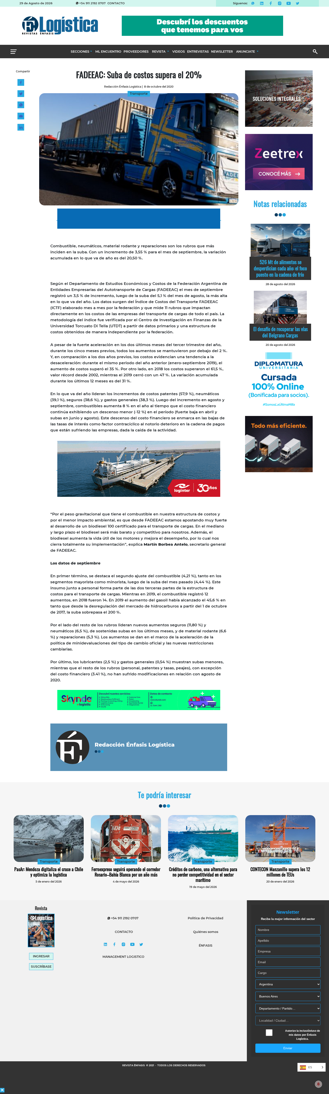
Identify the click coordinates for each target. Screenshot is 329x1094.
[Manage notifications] (318, 1084)
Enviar (287, 1048)
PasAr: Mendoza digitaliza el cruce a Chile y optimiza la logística (48, 872)
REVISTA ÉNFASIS (133, 1065)
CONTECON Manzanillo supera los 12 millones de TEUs (280, 872)
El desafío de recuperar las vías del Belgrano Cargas (280, 332)
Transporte (49, 861)
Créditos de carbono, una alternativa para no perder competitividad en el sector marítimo (203, 874)
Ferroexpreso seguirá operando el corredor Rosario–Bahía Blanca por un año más (126, 872)
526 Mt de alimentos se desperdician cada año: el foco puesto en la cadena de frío (280, 268)
